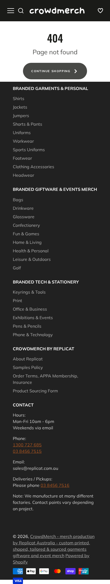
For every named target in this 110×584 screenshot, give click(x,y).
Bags (18, 199)
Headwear (23, 175)
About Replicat (28, 358)
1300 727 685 (27, 444)
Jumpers (21, 115)
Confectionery (26, 225)
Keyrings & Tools (29, 292)
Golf (17, 267)
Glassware (23, 216)
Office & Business (30, 309)
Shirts (18, 98)
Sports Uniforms (29, 149)
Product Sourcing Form (35, 390)
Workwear (23, 141)
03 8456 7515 (27, 451)
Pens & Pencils (27, 326)
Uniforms (22, 132)
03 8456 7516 (55, 485)
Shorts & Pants (27, 124)
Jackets (20, 107)
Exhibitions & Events (33, 317)
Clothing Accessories (33, 166)
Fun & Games (26, 233)
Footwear (22, 158)
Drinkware (23, 208)
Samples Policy (28, 367)
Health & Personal (31, 250)
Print (17, 300)
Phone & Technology (33, 334)
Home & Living (27, 242)
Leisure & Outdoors (32, 259)
